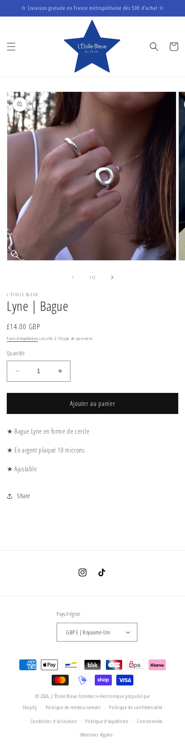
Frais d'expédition (22, 338)
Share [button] (24, 495)
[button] (11, 46)
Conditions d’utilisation (54, 721)
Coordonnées (150, 721)
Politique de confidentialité (136, 707)
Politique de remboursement (73, 707)
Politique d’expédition (106, 721)
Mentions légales (96, 734)
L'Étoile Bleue (64, 696)
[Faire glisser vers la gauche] (73, 277)
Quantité (16, 353)
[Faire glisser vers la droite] (112, 277)
